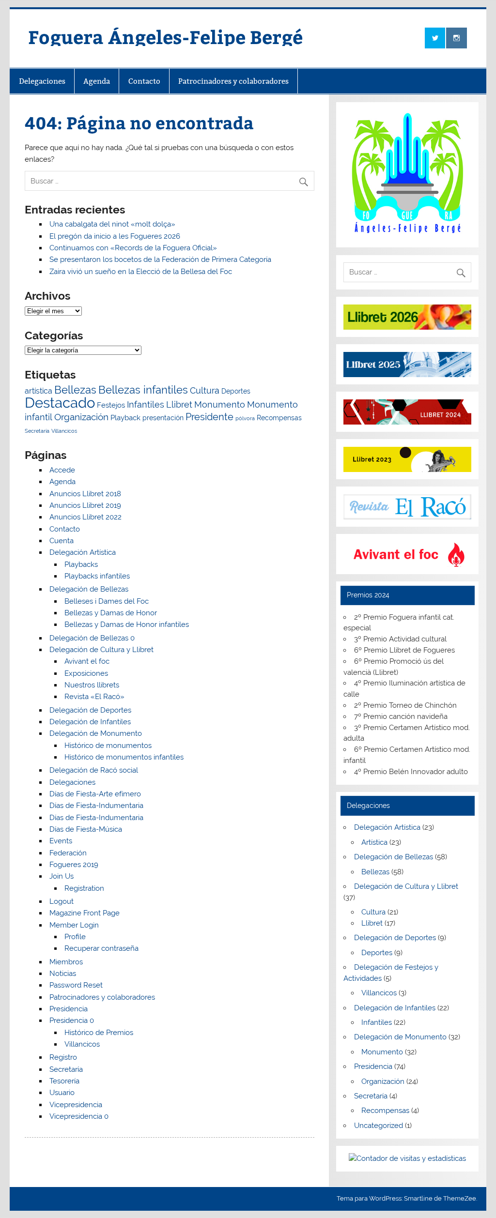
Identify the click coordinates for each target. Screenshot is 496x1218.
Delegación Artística (82, 552)
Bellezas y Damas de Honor (110, 613)
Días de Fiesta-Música (85, 829)
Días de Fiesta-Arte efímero (95, 794)
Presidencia (68, 1009)
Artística (374, 842)
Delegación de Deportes (90, 710)
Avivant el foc (86, 661)
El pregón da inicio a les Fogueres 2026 (114, 236)
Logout (61, 901)
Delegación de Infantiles (90, 721)
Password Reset (76, 985)
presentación (163, 418)
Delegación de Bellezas (88, 589)
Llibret (179, 404)
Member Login (74, 925)
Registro (63, 1057)
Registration (84, 888)
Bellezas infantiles (143, 389)
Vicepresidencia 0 (78, 1116)
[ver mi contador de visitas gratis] (407, 1158)
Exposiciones (86, 673)
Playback (125, 417)
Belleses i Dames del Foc (106, 601)
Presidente (209, 417)
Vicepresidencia (75, 1104)
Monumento (219, 404)
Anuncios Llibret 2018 (85, 493)
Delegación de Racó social (93, 770)
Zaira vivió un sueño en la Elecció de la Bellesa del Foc (140, 271)
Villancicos (64, 431)
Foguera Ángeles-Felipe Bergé (165, 36)
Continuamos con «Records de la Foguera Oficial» (133, 248)
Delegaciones (42, 81)
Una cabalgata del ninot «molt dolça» (112, 224)
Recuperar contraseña (101, 948)
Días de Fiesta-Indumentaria (96, 805)
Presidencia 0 (71, 1020)
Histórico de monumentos (108, 745)
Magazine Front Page (84, 913)
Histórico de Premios (98, 1032)
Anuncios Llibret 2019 (85, 505)
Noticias (62, 973)
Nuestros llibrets (91, 685)
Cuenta (61, 540)
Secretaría (37, 431)
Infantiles (145, 404)
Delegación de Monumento (95, 733)
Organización (81, 417)
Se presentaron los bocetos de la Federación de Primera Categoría (160, 259)
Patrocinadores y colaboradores (233, 81)
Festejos (111, 405)
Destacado (60, 402)
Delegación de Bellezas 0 (92, 638)
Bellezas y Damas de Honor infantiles (126, 624)
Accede (62, 470)
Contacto (144, 81)
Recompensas (279, 418)
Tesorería (64, 1081)
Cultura (204, 390)
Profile (75, 936)
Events (60, 841)
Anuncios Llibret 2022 (85, 517)
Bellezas (75, 389)
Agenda (96, 81)
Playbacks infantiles (97, 576)
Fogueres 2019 (73, 864)
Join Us (61, 876)
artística (38, 391)
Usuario (62, 1092)
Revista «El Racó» (94, 696)
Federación (68, 853)
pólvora (245, 418)
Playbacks (81, 564)
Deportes (235, 391)
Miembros (66, 962)
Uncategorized (378, 1125)
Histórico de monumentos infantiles (124, 757)
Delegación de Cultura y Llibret (101, 649)
